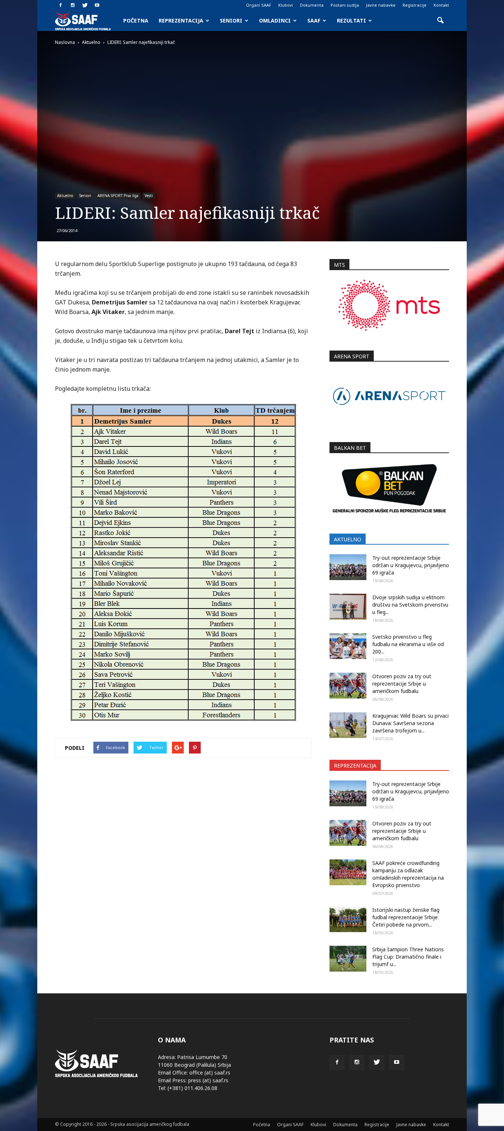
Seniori (231, 20)
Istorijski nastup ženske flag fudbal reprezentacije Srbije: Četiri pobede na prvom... (405, 917)
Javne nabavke (381, 5)
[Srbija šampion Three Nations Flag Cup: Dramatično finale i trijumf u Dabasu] (347, 959)
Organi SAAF (258, 5)
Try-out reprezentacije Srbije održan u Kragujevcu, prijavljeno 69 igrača (410, 565)
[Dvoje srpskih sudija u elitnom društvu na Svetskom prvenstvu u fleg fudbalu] (347, 607)
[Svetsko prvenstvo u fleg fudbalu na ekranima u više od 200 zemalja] (347, 646)
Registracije (415, 5)
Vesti (149, 195)
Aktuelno (65, 195)
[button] (440, 21)
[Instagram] (72, 5)
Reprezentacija (181, 20)
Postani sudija (345, 5)
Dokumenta (312, 5)
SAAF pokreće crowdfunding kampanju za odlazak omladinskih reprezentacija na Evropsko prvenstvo (408, 874)
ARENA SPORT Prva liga (117, 195)
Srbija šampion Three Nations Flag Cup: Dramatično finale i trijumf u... (408, 957)
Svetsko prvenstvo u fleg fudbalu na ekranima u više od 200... (408, 644)
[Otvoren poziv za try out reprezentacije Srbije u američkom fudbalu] (347, 686)
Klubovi (285, 5)
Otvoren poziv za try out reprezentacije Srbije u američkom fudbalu (401, 683)
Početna (135, 20)
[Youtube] (97, 5)
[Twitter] (84, 5)
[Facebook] (60, 5)
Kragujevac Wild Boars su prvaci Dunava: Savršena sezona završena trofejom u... (410, 723)
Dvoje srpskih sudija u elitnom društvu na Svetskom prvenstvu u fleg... (410, 605)
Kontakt (441, 5)
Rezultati (351, 20)
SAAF (313, 20)
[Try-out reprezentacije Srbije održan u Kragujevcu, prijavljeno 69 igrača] (347, 567)
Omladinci (275, 20)
